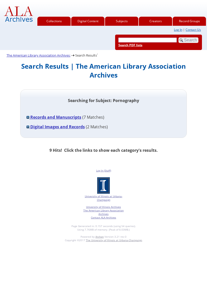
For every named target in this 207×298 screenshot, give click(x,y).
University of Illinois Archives (103, 207)
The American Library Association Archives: (38, 55)
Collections (54, 21)
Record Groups (189, 21)
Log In (178, 30)
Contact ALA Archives (103, 217)
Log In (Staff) (103, 170)
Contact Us (193, 30)
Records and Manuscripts (55, 117)
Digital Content (87, 21)
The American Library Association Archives (103, 212)
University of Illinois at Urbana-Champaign (103, 198)
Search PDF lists (130, 45)
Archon (99, 236)
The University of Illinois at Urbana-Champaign (114, 240)
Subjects (122, 21)
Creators (155, 21)
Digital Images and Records (57, 127)
